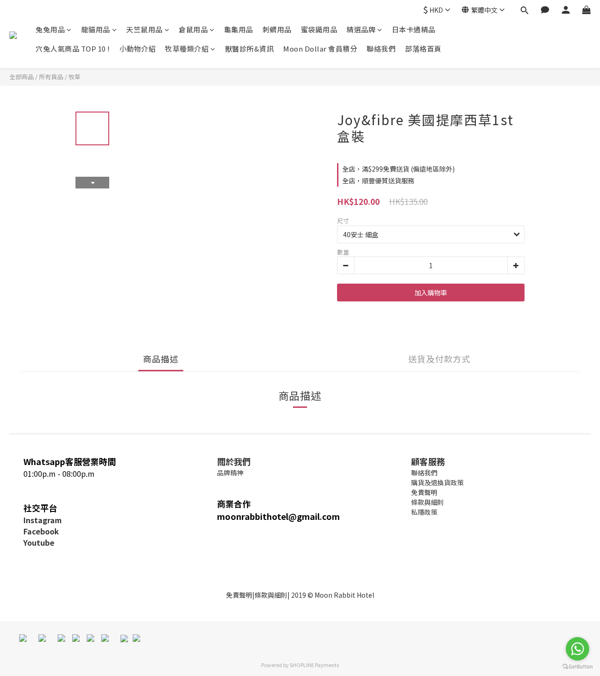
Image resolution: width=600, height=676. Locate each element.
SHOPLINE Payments (314, 664)
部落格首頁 (423, 48)
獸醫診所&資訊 (249, 48)
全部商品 (21, 76)
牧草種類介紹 (187, 48)
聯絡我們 (381, 48)
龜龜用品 (238, 29)
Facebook (41, 531)
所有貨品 (51, 76)
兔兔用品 (50, 29)
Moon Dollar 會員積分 (320, 48)
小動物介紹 (138, 48)
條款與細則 (271, 595)
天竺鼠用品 (144, 29)
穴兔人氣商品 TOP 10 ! (73, 48)
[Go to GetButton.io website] (577, 666)
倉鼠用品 (193, 29)
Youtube (38, 542)
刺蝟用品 (277, 29)
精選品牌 (360, 29)
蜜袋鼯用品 (319, 29)
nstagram (44, 520)
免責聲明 (239, 595)
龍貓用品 (95, 29)
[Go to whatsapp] (577, 649)
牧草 (74, 76)
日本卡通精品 (413, 29)
